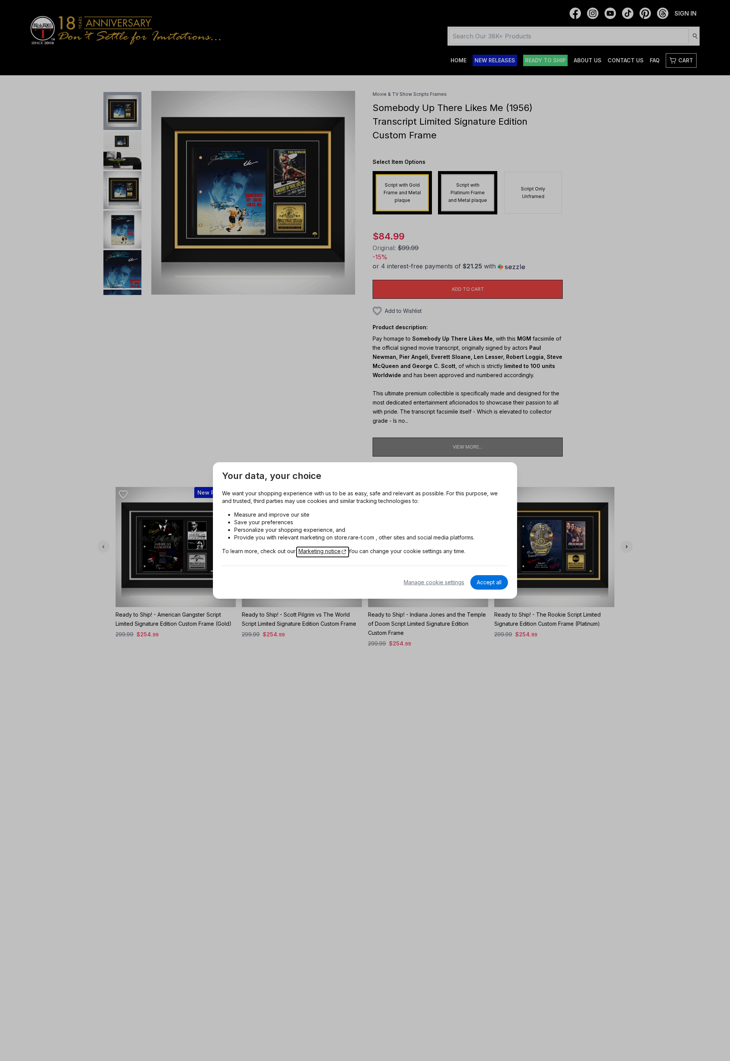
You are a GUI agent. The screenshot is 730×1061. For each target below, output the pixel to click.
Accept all (489, 582)
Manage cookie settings (434, 582)
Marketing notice (319, 551)
